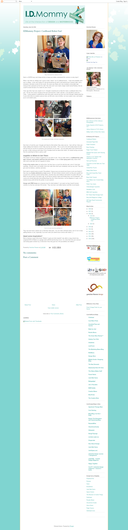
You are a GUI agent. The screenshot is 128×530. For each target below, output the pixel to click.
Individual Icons (90, 510)
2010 (89, 238)
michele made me (93, 437)
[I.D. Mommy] (87, 60)
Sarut (87, 484)
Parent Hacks (92, 374)
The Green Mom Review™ (95, 336)
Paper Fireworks (90, 144)
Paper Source (90, 508)
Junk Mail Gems (93, 378)
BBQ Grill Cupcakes (91, 192)
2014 (89, 229)
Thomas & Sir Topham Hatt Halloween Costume (93, 157)
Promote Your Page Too (91, 62)
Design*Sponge (92, 433)
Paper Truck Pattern (91, 150)
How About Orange (93, 443)
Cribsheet (91, 317)
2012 (89, 234)
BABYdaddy (91, 388)
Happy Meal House (91, 170)
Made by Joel (92, 329)
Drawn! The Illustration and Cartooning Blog (95, 419)
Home (53, 305)
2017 (89, 211)
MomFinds (91, 394)
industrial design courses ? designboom (95, 454)
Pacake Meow (90, 500)
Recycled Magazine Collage (94, 197)
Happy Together (93, 463)
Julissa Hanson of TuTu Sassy (94, 129)
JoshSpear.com (92, 450)
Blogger (72, 526)
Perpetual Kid (90, 478)
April (91, 223)
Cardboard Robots (91, 139)
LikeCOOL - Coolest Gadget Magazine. (94, 459)
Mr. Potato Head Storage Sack (94, 195)
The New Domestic (93, 364)
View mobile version (53, 308)
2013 (89, 231)
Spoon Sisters (90, 492)
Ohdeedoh (91, 430)
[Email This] (53, 247)
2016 (89, 213)
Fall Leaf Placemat (91, 161)
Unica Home (89, 505)
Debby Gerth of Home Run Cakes (95, 132)
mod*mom (91, 346)
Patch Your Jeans (91, 184)
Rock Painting (90, 147)
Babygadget (91, 381)
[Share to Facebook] (58, 247)
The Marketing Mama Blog (96, 349)
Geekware (89, 497)
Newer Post (28, 305)
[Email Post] (49, 247)
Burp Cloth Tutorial (91, 177)
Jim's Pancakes (92, 384)
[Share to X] (56, 247)
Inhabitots (91, 342)
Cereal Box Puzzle (91, 167)
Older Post (79, 305)
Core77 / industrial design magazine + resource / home (95, 468)
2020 (89, 209)
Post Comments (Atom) (57, 313)
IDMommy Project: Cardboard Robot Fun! (94, 219)
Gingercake (91, 440)
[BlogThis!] (55, 247)
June (91, 215)
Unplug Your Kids (93, 339)
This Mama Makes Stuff (95, 371)
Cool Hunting (92, 410)
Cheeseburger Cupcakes (93, 186)
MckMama (91, 352)
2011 (89, 236)
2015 (89, 226)
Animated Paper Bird (92, 142)
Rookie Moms (92, 332)
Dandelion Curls (90, 189)
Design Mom (92, 356)
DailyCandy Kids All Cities (96, 367)
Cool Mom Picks (93, 321)
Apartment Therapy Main (95, 407)
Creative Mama (92, 391)
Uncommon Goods (91, 502)
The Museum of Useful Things (94, 494)
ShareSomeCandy (93, 427)
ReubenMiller (92, 423)
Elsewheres (89, 486)
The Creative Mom (93, 398)
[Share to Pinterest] (60, 247)
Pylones (88, 481)
